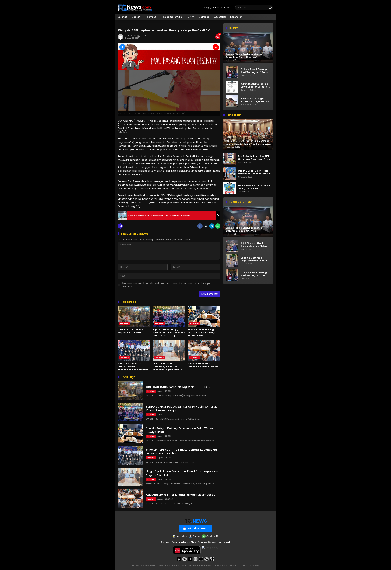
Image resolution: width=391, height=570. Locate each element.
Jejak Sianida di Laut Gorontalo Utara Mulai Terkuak (253, 245)
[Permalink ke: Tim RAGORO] (121, 37)
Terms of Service (207, 542)
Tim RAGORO (130, 36)
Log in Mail (224, 542)
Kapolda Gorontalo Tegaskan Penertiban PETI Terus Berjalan (255, 259)
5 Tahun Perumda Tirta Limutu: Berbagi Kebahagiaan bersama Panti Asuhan (134, 366)
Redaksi (165, 542)
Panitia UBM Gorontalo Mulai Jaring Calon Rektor (254, 187)
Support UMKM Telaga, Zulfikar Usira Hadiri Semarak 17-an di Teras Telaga (169, 332)
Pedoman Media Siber (184, 542)
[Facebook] (200, 226)
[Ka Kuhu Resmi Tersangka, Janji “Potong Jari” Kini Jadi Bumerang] (232, 72)
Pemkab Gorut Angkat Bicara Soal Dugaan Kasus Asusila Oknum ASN (255, 100)
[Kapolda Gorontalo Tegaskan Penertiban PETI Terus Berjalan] (232, 260)
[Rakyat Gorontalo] (135, 7)
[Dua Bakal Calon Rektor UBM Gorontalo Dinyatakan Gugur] (229, 159)
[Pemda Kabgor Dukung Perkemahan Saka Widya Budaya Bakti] (204, 316)
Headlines (124, 323)
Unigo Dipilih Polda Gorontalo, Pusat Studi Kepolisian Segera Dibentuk (168, 366)
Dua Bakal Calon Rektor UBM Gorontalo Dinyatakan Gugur (254, 158)
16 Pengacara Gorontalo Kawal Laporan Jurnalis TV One (255, 85)
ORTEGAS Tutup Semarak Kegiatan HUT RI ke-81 (132, 331)
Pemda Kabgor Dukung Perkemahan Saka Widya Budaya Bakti (202, 332)
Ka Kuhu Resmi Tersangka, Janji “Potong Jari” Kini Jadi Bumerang (255, 71)
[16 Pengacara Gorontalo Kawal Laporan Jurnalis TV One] (232, 87)
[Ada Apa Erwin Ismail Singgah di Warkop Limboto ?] (204, 350)
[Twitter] (205, 226)
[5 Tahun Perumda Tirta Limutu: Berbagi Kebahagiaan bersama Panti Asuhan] (134, 350)
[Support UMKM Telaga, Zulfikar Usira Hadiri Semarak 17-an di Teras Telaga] (169, 316)
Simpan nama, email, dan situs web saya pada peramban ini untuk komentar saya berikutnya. (166, 285)
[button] (270, 7)
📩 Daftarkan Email (195, 528)
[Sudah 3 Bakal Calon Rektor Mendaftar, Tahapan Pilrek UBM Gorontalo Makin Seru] (229, 173)
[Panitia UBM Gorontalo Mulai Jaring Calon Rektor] (229, 188)
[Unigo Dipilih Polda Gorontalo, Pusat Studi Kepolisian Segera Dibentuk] (169, 350)
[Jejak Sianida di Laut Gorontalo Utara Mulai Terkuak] (232, 246)
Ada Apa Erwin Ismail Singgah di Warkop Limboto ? (204, 365)
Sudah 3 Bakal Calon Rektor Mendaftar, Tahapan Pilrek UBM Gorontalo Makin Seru (255, 172)
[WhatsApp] (217, 226)
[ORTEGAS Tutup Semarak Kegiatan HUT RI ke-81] (134, 316)
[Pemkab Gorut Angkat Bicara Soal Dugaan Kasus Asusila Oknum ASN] (232, 101)
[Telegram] (211, 226)
